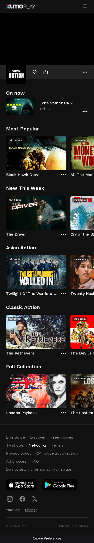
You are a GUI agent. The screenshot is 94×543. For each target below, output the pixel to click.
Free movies (62, 437)
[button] (47, 106)
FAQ (35, 461)
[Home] (20, 7)
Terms (57, 445)
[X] (35, 499)
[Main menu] (85, 6)
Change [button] (31, 510)
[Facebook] (22, 499)
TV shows (15, 445)
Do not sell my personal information (39, 469)
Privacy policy (18, 453)
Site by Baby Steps (73, 526)
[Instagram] (10, 499)
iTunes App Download (22, 485)
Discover (38, 437)
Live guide (15, 437)
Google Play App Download (60, 485)
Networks (37, 445)
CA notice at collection (57, 453)
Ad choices (16, 461)
